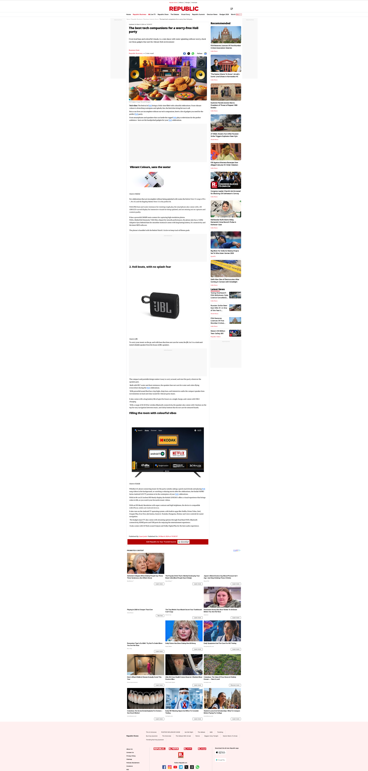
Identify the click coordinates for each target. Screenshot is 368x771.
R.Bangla (187, 2)
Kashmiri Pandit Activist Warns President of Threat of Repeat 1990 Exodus (224, 105)
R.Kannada (194, 2)
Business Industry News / (151, 19)
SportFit (213, 256)
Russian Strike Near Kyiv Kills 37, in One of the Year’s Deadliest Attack (219, 309)
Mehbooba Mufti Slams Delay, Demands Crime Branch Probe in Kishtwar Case (223, 222)
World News (214, 139)
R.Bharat (181, 2)
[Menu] (231, 8)
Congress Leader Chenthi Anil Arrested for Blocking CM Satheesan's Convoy (226, 192)
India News (214, 51)
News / (129, 19)
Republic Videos (216, 336)
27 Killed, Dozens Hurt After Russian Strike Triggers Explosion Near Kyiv (225, 135)
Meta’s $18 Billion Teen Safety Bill (218, 332)
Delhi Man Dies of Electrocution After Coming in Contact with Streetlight (225, 280)
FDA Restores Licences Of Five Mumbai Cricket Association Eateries (226, 46)
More (238, 14)
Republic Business (136, 53)
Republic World (173, 2)
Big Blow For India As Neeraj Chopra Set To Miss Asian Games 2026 (225, 252)
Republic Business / (137, 19)
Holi (150, 105)
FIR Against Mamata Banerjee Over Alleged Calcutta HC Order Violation (224, 163)
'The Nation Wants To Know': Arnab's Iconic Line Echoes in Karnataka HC (225, 75)
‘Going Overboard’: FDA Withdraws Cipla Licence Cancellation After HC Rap (219, 296)
